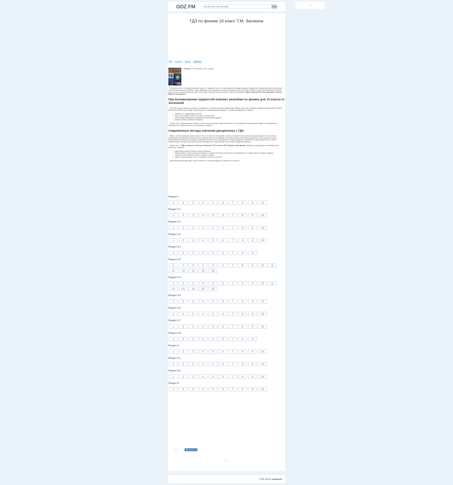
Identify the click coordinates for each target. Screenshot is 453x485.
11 (272, 265)
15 (203, 270)
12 (173, 270)
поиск (274, 6)
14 (193, 270)
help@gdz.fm (277, 479)
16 (213, 270)
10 (262, 202)
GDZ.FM (185, 6)
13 (183, 270)
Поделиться (192, 450)
